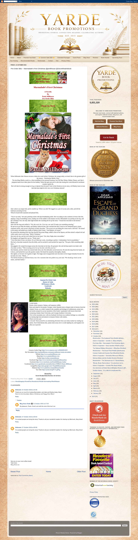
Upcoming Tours (117, 57)
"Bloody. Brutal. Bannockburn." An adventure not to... (108, 363)
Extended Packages (64, 57)
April (94, 386)
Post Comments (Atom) (26, 475)
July (94, 378)
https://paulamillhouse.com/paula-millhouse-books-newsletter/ (53, 352)
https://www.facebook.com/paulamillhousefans (53, 360)
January (95, 393)
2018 (93, 324)
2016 (93, 329)
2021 (93, 316)
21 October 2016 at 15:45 (29, 389)
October (95, 336)
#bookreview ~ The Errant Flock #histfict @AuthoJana (109, 350)
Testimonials (41, 61)
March (95, 388)
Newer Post (15, 472)
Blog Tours (86, 57)
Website (48, 288)
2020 (93, 319)
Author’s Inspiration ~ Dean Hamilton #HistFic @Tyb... (109, 345)
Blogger (79, 533)
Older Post (81, 472)
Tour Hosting (14, 61)
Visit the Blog (99, 121)
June (95, 381)
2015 (93, 396)
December (96, 331)
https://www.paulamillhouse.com (50, 354)
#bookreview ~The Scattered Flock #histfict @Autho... (109, 338)
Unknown (18, 389)
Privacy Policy (65, 61)
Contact (50, 61)
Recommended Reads (28, 61)
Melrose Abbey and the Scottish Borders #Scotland (108, 358)
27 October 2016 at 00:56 (29, 427)
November (96, 333)
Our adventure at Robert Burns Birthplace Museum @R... (110, 368)
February (96, 391)
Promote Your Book (30, 57)
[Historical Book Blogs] (100, 450)
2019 (93, 321)
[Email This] (37, 379)
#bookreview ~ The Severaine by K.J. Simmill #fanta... (109, 360)
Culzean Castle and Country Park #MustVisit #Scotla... (109, 353)
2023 (93, 311)
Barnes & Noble (48, 282)
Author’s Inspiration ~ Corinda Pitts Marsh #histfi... (108, 365)
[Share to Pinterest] (45, 379)
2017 (93, 326)
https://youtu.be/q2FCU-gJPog (51, 370)
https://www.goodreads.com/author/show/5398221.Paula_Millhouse (51, 364)
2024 (93, 309)
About (19, 57)
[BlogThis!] (39, 379)
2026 (93, 304)
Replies (19, 400)
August (95, 376)
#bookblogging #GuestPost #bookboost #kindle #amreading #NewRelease (37, 381)
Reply (17, 396)
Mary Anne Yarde (25, 403)
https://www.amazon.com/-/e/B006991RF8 (54, 350)
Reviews (95, 57)
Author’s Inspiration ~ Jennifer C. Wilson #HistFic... (108, 340)
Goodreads (48, 286)
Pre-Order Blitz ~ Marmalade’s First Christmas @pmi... (109, 343)
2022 (93, 314)
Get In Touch (108, 137)
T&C (57, 61)
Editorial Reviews (102, 126)
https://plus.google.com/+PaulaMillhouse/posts (51, 366)
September (96, 373)
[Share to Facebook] (43, 379)
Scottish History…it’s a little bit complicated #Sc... (107, 370)
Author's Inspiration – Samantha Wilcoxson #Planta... (108, 355)
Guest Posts (77, 57)
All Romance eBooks (48, 284)
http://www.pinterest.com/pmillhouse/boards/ (51, 368)
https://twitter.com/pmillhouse (50, 358)
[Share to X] (41, 379)
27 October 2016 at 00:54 (29, 416)
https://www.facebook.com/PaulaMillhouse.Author (51, 362)
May (94, 383)
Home (12, 57)
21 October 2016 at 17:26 (41, 403)
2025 (93, 306)
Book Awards (105, 57)
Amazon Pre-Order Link (48, 280)
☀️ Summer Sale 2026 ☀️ (46, 57)
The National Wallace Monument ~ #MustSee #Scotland (109, 348)
